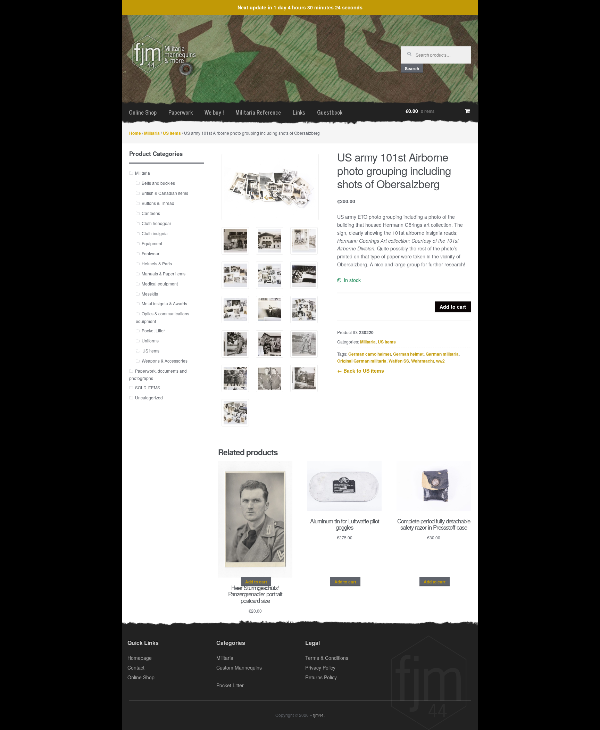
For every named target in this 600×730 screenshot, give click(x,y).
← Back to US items (360, 370)
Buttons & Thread (158, 203)
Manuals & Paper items (163, 273)
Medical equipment (160, 284)
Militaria (152, 133)
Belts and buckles (158, 183)
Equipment (152, 243)
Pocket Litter (153, 330)
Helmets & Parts (157, 263)
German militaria (442, 354)
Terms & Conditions (326, 657)
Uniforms (150, 340)
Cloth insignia (155, 233)
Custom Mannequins (239, 667)
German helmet (408, 354)
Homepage (139, 657)
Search (412, 68)
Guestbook (329, 112)
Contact (135, 667)
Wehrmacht (422, 361)
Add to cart (453, 306)
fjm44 (318, 715)
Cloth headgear (156, 223)
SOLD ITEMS (147, 387)
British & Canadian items (165, 193)
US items (172, 133)
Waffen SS (399, 361)
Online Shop (143, 112)
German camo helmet (369, 354)
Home (135, 133)
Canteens (151, 213)
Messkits (150, 294)
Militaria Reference (258, 112)
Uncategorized (149, 397)
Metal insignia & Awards (164, 303)
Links (299, 112)
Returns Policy (321, 677)
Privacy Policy (320, 667)
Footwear (150, 253)
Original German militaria (361, 361)
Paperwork (180, 112)
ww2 (440, 361)
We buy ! (214, 112)
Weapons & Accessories (165, 361)
